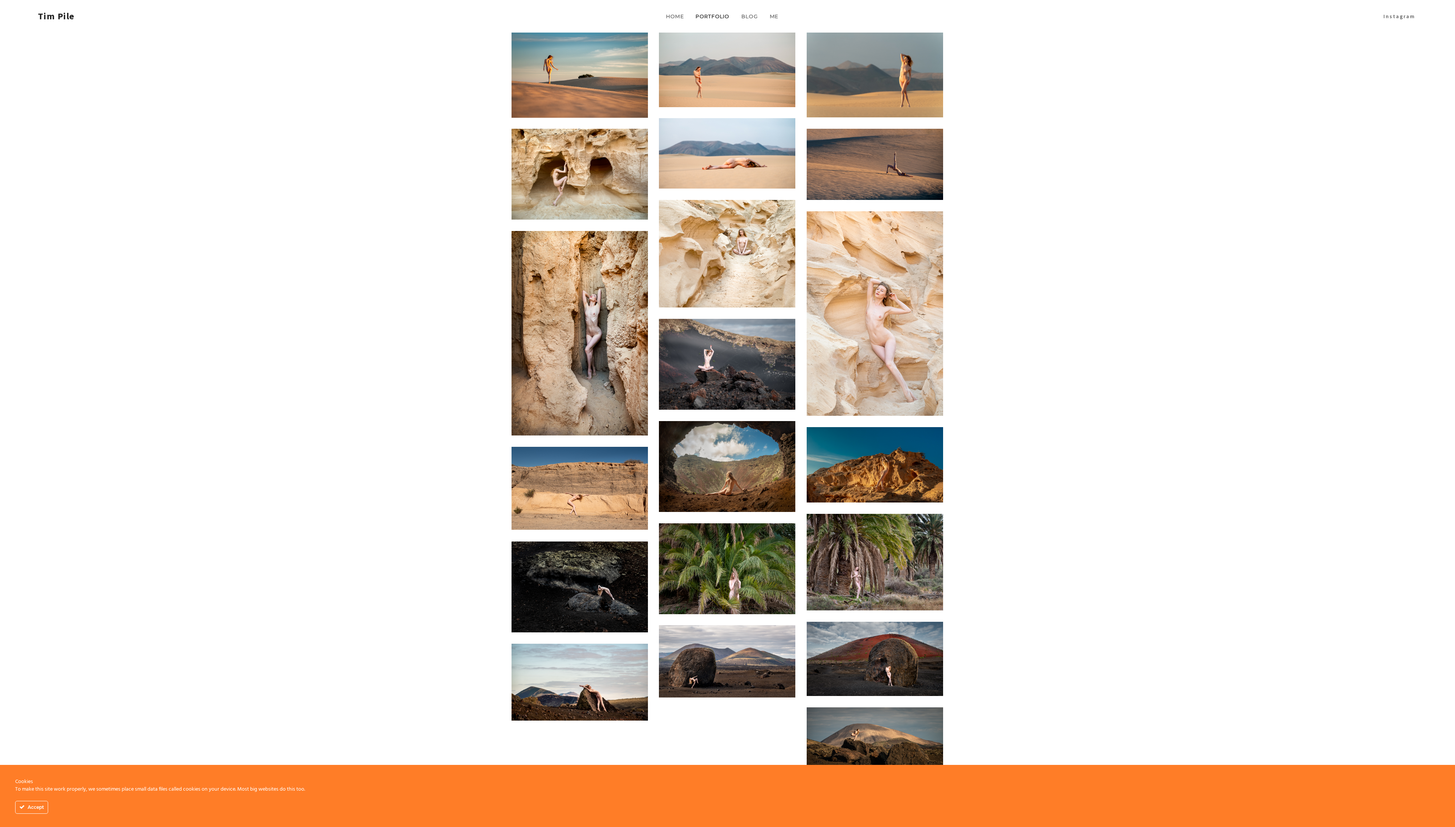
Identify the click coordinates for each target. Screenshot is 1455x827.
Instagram (1399, 16)
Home (675, 16)
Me (774, 16)
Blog (750, 16)
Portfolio (713, 16)
